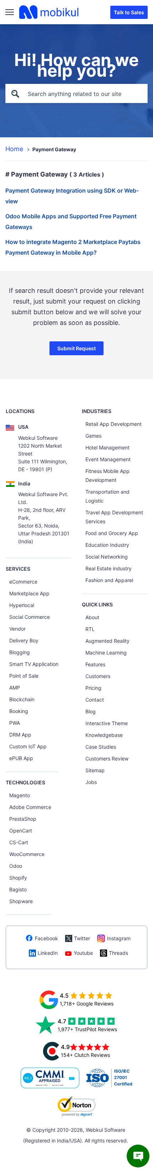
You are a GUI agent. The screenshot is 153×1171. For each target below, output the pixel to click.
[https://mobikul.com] (49, 12)
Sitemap (95, 770)
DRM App (20, 735)
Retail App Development (113, 424)
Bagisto (18, 889)
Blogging (19, 652)
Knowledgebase (104, 735)
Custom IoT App (28, 746)
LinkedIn (48, 953)
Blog (90, 711)
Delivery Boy (23, 640)
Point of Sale (23, 676)
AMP (14, 687)
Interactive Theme (106, 723)
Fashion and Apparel (109, 580)
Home (14, 149)
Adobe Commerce (30, 807)
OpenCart (20, 831)
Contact (94, 700)
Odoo (15, 866)
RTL (90, 629)
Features (95, 664)
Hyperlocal (21, 605)
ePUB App (21, 758)
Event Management (108, 459)
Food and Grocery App (111, 533)
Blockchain (22, 699)
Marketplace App (29, 593)
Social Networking (106, 557)
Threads (118, 953)
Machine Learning (106, 653)
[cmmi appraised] (50, 1078)
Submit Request (76, 348)
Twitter (82, 938)
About (92, 617)
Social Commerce (29, 617)
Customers (97, 676)
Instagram (119, 938)
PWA (14, 723)
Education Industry (107, 545)
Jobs (91, 782)
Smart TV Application (33, 664)
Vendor (17, 629)
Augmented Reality (107, 641)
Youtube (83, 953)
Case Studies (100, 747)
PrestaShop (22, 819)
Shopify (18, 878)
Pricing (93, 688)
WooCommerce (26, 854)
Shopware (21, 901)
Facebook (46, 938)
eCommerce (23, 582)
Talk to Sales (129, 12)
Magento (19, 795)
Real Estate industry (108, 568)
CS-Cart (18, 842)
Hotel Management (107, 447)
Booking (18, 711)
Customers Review (106, 758)
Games (93, 436)
